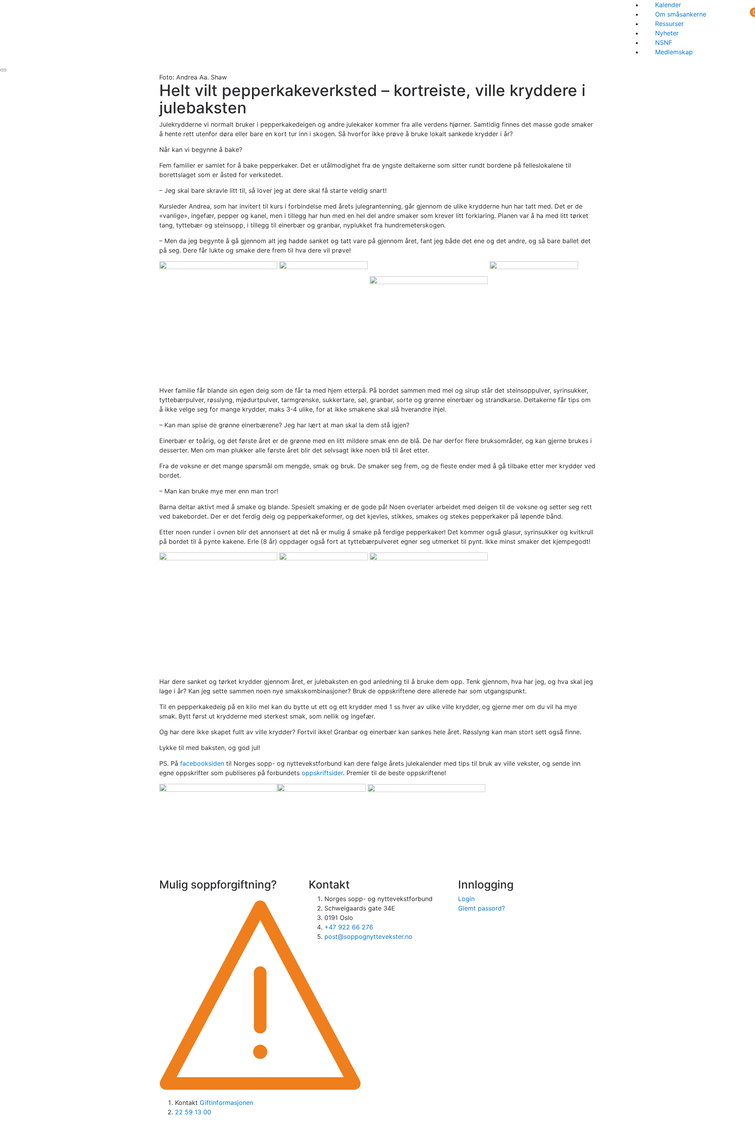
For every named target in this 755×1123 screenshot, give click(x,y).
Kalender (668, 5)
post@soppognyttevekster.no (368, 936)
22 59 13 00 (193, 1112)
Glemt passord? (481, 908)
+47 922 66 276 (348, 927)
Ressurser (669, 24)
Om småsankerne (680, 14)
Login (466, 899)
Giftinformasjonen (226, 1102)
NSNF (663, 42)
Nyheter (667, 33)
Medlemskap (674, 52)
